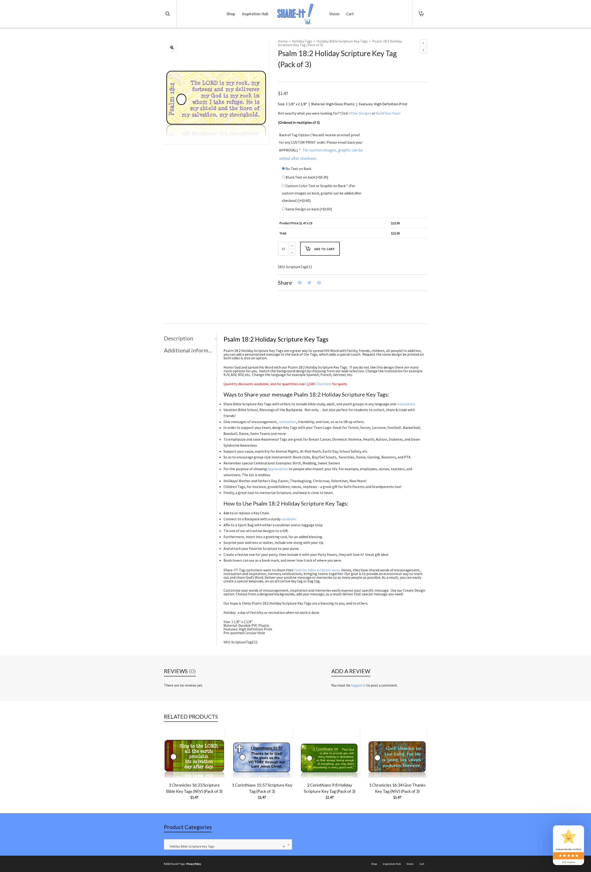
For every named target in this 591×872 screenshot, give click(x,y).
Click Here (324, 384)
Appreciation (278, 468)
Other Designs (360, 113)
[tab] (190, 338)
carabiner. (289, 519)
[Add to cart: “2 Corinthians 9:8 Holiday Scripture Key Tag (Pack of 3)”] (310, 767)
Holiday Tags (302, 41)
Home (283, 41)
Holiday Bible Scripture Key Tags (342, 41)
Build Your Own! (388, 113)
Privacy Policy (193, 864)
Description (178, 338)
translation (405, 404)
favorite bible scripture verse (317, 570)
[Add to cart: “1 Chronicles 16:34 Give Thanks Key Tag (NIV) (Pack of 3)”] (377, 767)
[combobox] (228, 844)
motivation (287, 421)
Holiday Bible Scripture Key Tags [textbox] (226, 846)
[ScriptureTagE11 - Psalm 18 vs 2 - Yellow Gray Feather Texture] (172, 48)
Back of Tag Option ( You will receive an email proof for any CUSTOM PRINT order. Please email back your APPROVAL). (321, 147)
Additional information (189, 350)
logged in (358, 685)
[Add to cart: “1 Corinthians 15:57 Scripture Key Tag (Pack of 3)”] (242, 767)
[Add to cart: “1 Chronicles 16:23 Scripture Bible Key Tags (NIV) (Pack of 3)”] (174, 767)
